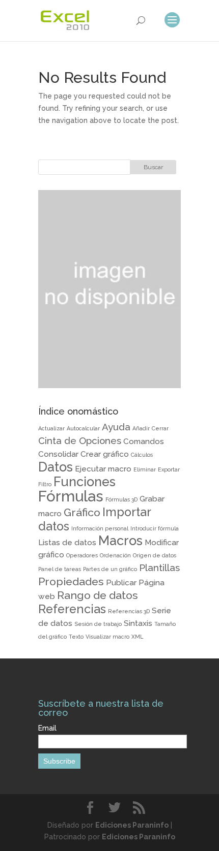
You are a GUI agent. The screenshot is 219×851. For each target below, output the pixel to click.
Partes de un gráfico (110, 569)
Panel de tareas (59, 569)
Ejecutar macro (103, 469)
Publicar (121, 582)
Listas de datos (67, 542)
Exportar (169, 469)
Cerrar (160, 428)
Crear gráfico (104, 454)
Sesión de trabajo (98, 624)
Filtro (44, 484)
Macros (120, 540)
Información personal (99, 528)
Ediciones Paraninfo (132, 825)
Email (47, 728)
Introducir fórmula (154, 528)
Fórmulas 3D (121, 499)
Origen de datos (154, 555)
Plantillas (159, 567)
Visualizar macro (107, 637)
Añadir (141, 428)
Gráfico (82, 512)
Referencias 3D (129, 611)
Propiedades (71, 581)
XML (137, 637)
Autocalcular (83, 428)
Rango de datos (97, 595)
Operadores (82, 555)
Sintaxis (138, 623)
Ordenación (115, 555)
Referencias (72, 609)
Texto (76, 637)
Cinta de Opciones (79, 440)
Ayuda (116, 426)
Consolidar (58, 454)
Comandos (143, 441)
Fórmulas (70, 496)
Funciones (84, 481)
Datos (55, 467)
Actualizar (51, 428)
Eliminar (144, 469)
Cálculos (142, 455)
